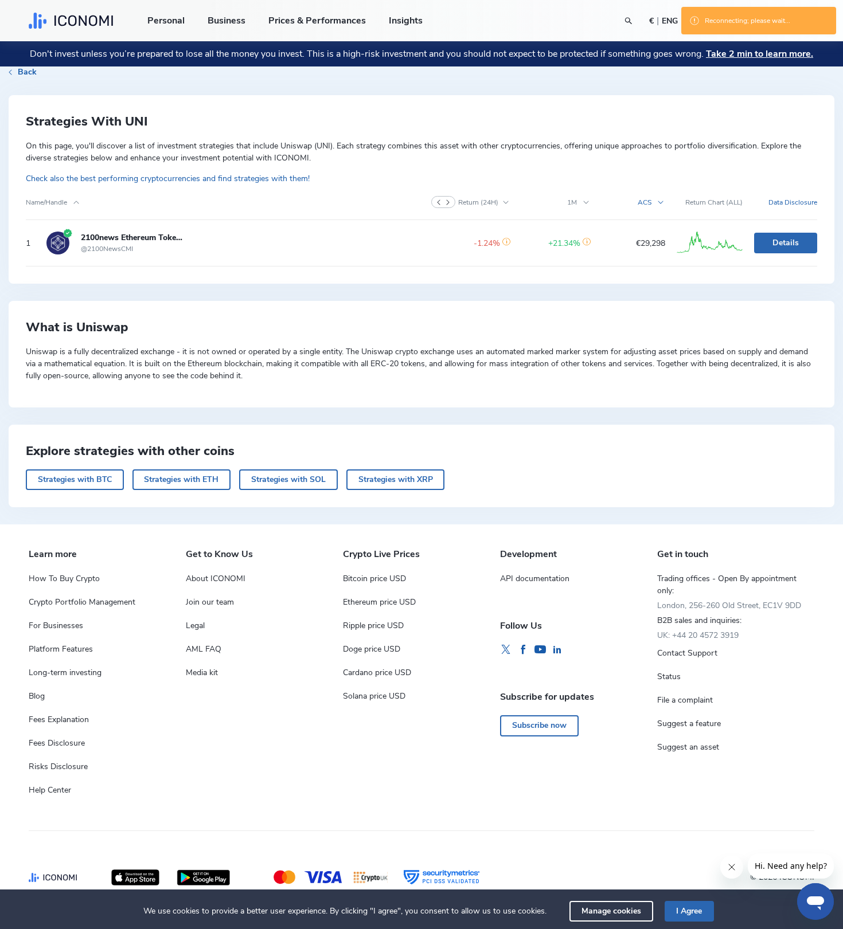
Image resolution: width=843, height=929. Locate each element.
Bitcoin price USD (374, 578)
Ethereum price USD (379, 602)
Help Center (50, 790)
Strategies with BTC (75, 479)
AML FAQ (203, 649)
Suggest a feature (689, 723)
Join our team (210, 602)
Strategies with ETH (181, 479)
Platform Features (61, 649)
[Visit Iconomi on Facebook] (523, 650)
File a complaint (685, 700)
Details (785, 242)
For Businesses (56, 625)
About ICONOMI (215, 578)
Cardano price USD (377, 672)
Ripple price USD (373, 625)
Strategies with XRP (395, 479)
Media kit (202, 672)
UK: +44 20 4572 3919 (698, 635)
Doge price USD (371, 649)
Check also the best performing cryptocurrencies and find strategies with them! (168, 178)
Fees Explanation (59, 719)
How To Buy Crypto (64, 578)
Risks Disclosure (58, 766)
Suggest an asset (688, 747)
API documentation (534, 578)
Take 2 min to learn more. (759, 54)
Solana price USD (374, 696)
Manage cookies (611, 911)
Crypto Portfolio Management (82, 602)
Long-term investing (65, 672)
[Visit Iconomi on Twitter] (506, 650)
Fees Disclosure (57, 743)
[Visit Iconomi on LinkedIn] (557, 650)
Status (669, 676)
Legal (195, 625)
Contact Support (687, 653)
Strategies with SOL (288, 479)
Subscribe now (539, 725)
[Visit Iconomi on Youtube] (540, 650)
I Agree (689, 911)
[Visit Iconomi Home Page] (71, 20)
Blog (37, 696)
